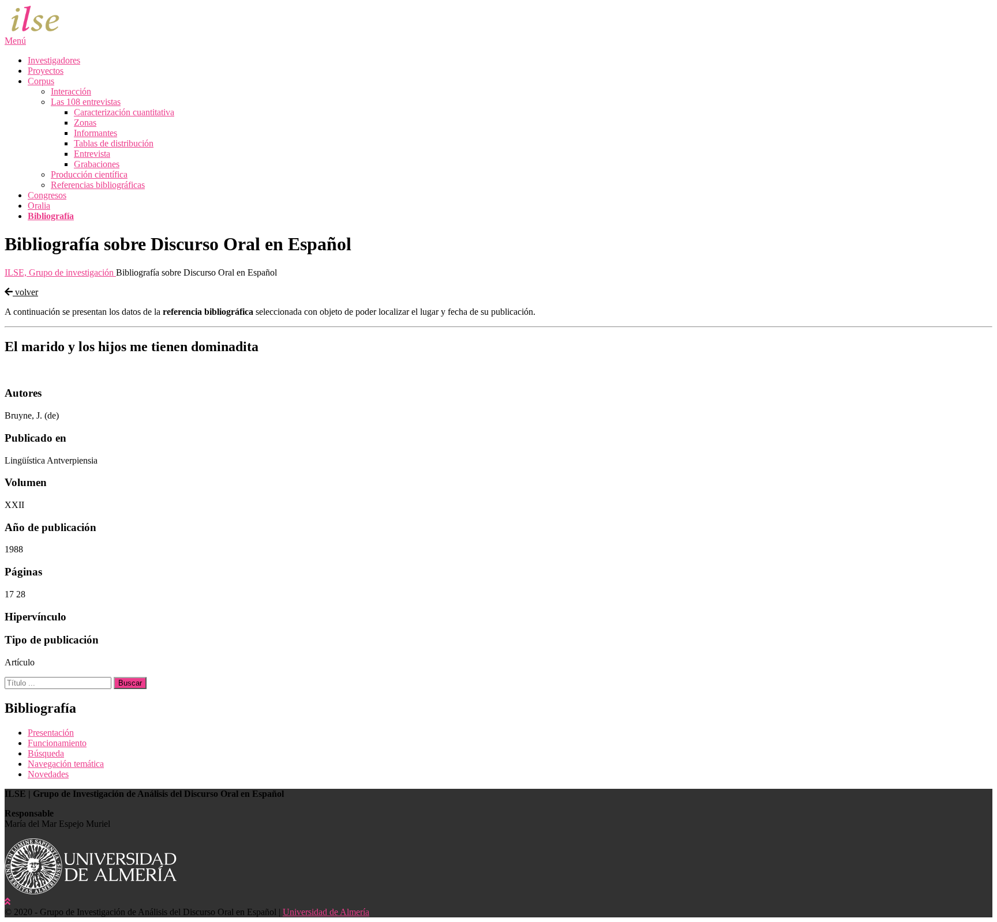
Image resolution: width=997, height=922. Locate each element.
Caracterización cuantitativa (124, 112)
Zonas (85, 122)
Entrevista (92, 154)
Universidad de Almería (326, 912)
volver (25, 292)
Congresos (47, 195)
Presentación (51, 732)
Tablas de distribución (113, 143)
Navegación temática (66, 764)
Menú (15, 41)
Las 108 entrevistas (86, 102)
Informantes (95, 133)
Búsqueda (46, 753)
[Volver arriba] (7, 901)
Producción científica (89, 174)
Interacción (71, 91)
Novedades (48, 774)
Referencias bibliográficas (98, 185)
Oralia (39, 205)
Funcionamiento (57, 743)
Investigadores (54, 60)
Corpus (41, 81)
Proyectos (45, 71)
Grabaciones (96, 164)
